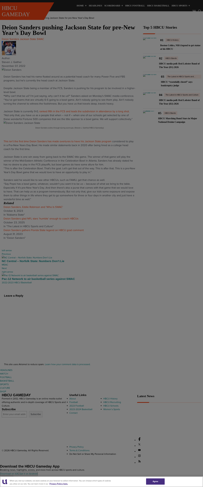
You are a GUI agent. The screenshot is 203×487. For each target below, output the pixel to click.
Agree (155, 481)
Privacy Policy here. (58, 484)
